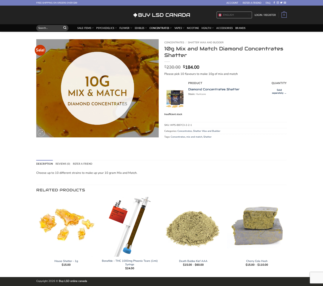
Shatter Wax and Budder (206, 42)
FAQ (268, 2)
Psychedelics (105, 28)
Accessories (224, 28)
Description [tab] (44, 163)
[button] (265, 15)
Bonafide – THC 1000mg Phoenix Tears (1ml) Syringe (130, 262)
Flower (124, 28)
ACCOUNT (232, 2)
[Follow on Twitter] (281, 2)
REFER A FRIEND (252, 2)
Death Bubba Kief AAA (193, 261)
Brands (240, 28)
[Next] (286, 237)
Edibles (139, 28)
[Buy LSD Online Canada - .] (162, 15)
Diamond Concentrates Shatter (214, 89)
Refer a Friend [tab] (83, 163)
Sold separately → (279, 91)
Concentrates (159, 28)
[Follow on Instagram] (278, 2)
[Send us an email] (285, 2)
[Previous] (36, 237)
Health (206, 28)
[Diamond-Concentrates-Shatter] (174, 97)
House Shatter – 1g (66, 261)
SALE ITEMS (84, 28)
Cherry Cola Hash (256, 261)
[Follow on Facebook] (274, 2)
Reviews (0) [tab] (63, 163)
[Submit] (65, 28)
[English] (220, 15)
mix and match (194, 137)
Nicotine (193, 28)
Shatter (207, 137)
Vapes (178, 28)
